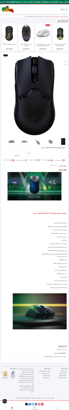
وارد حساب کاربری (53, 356)
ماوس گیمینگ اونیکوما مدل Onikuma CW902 (60, 45)
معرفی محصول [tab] (63, 165)
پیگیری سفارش (46, 375)
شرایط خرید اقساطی (62, 377)
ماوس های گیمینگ (47, 16)
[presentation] (2, 36)
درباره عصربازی (63, 371)
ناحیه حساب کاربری (45, 373)
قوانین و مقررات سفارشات (44, 371)
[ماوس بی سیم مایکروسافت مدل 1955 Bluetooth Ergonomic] (43, 33)
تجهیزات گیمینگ (55, 16)
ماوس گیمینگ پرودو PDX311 (9, 44)
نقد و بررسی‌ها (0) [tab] (53, 165)
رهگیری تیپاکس (46, 377)
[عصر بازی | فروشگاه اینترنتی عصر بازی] (7, 9)
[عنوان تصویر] (34, 2)
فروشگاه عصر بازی (63, 16)
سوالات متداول (63, 373)
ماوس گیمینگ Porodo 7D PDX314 (26, 45)
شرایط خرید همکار (62, 375)
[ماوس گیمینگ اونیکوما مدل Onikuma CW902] (60, 33)
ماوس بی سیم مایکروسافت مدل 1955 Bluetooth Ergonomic (43, 45)
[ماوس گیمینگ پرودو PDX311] (9, 33)
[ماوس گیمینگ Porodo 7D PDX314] (26, 33)
